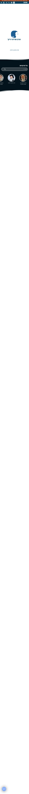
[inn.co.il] (14, 2)
